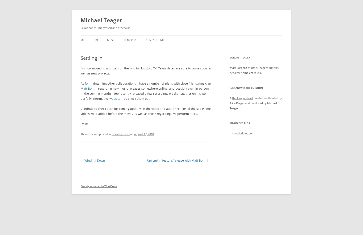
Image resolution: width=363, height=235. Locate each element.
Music (111, 40)
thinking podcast (242, 98)
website (115, 99)
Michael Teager (101, 20)
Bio (96, 40)
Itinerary (130, 40)
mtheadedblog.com (242, 133)
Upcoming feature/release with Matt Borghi (179, 160)
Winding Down (93, 160)
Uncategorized (121, 134)
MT (82, 40)
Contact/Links (155, 40)
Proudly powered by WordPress (99, 186)
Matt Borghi (89, 88)
